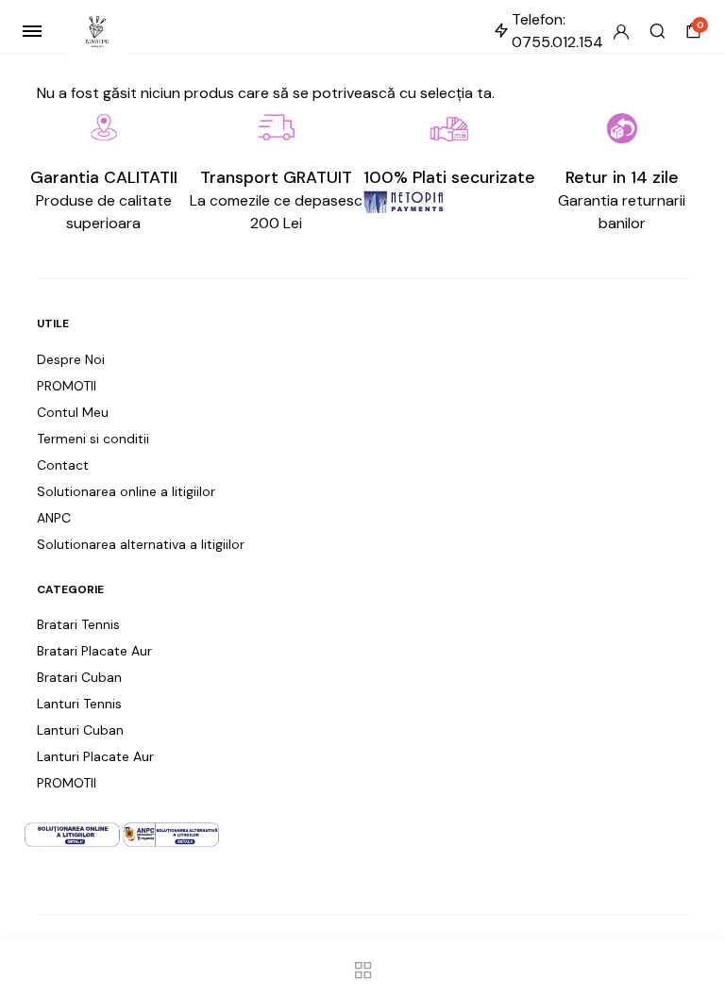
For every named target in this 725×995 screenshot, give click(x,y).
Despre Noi (71, 359)
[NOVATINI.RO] (97, 31)
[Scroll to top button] (695, 919)
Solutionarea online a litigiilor (126, 491)
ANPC (54, 517)
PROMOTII (66, 385)
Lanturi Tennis (79, 703)
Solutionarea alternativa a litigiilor (140, 544)
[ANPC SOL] (72, 833)
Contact (63, 464)
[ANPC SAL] (171, 833)
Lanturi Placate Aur (95, 756)
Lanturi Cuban (80, 729)
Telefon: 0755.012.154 (557, 30)
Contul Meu (73, 412)
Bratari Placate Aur (94, 650)
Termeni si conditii (93, 438)
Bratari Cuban (79, 677)
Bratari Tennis (78, 624)
